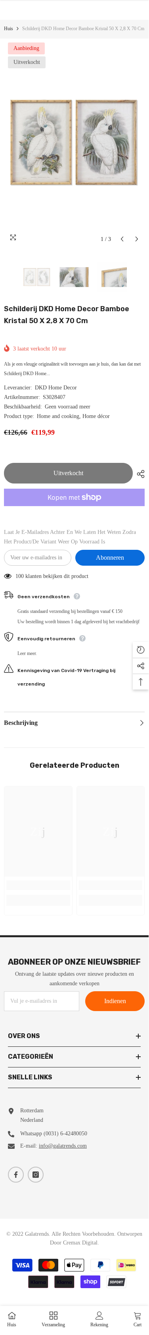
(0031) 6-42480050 (65, 1134)
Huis (8, 28)
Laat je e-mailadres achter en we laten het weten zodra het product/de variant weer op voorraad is (70, 537)
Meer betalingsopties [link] (74, 511)
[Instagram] (36, 1175)
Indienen (115, 1001)
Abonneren (110, 557)
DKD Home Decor (56, 388)
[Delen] (139, 474)
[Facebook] (16, 1175)
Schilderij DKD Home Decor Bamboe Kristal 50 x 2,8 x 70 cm (66, 314)
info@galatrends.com (63, 1146)
